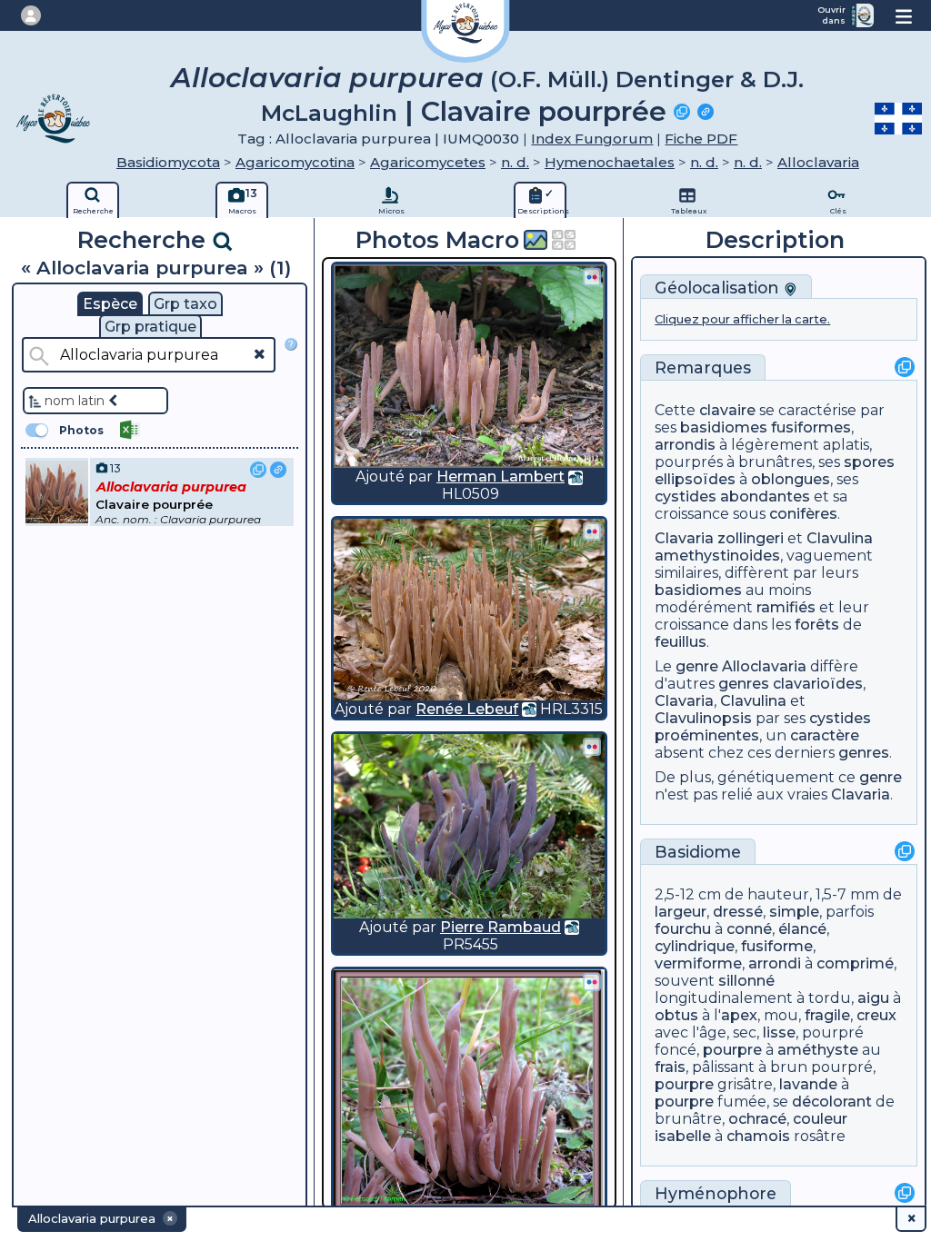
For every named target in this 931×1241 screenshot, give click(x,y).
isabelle (683, 1136)
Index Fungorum (592, 138)
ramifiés (786, 607)
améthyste (817, 1049)
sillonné (746, 980)
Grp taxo (185, 304)
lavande (808, 1084)
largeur (680, 911)
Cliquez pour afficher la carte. (742, 319)
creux (876, 1015)
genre (697, 666)
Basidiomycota (168, 162)
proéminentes (707, 735)
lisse (779, 1032)
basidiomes (723, 427)
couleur (820, 1118)
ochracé (757, 1118)
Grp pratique (150, 326)
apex (739, 1015)
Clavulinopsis (703, 718)
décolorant (832, 1101)
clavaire (727, 410)
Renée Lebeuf (466, 709)
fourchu (683, 929)
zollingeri (750, 538)
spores (869, 462)
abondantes (765, 496)
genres (743, 683)
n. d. (515, 162)
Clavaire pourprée (543, 111)
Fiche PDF (701, 138)
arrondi (774, 963)
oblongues (790, 479)
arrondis (685, 444)
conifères (803, 513)
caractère (824, 735)
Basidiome (698, 851)
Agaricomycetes (428, 162)
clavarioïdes (818, 683)
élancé (802, 929)
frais (670, 1067)
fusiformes (811, 427)
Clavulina (839, 538)
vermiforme (698, 963)
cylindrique (695, 946)
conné (749, 929)
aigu (873, 998)
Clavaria (684, 538)
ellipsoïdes (695, 479)
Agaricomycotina (295, 162)
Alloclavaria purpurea (327, 77)
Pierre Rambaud (500, 927)
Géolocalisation (719, 287)
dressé (738, 911)
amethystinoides (717, 555)
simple (794, 911)
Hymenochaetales (610, 162)
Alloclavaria (818, 162)
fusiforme (777, 946)
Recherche (144, 239)
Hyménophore (715, 1193)
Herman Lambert (500, 476)
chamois (758, 1136)
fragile (827, 1015)
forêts (817, 624)
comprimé (855, 963)
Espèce (110, 304)
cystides (685, 496)
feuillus (680, 641)
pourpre (732, 1049)
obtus (676, 1015)
